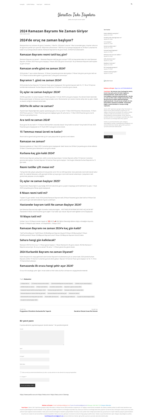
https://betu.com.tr (56, 395)
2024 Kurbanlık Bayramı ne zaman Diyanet (62, 283)
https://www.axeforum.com (29, 395)
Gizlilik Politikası (30, 4)
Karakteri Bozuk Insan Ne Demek (86, 311)
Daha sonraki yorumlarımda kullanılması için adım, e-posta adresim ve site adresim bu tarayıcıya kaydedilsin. (49, 372)
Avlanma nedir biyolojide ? (110, 71)
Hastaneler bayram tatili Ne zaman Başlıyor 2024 (33, 290)
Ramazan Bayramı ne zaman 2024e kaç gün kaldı (33, 293)
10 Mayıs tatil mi (25, 283)
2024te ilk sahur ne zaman (27, 287)
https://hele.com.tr (44, 395)
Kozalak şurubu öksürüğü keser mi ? (113, 37)
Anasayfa (22, 4)
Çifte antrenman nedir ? (110, 59)
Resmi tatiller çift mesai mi (51, 296)
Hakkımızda (47, 4)
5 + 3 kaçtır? (23, 376)
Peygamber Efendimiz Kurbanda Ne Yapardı (35, 311)
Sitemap (66, 395)
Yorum (21, 329)
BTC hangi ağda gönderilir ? (111, 67)
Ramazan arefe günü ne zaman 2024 (74, 290)
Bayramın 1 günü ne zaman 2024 (73, 287)
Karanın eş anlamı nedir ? (110, 46)
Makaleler (27, 279)
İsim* (21, 348)
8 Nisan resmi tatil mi (42, 287)
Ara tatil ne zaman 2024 (56, 287)
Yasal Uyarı (39, 4)
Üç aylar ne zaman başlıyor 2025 (29, 300)
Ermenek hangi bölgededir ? (111, 50)
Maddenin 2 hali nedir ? (109, 63)
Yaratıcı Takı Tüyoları (76, 15)
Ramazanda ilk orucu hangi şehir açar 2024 (31, 296)
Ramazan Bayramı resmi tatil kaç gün (57, 293)
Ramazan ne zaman (74, 293)
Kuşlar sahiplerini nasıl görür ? (111, 33)
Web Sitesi (22, 364)
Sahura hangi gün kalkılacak (68, 296)
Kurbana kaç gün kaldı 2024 (55, 290)
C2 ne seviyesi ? (108, 42)
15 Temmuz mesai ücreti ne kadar (40, 283)
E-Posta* (22, 356)
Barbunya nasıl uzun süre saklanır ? (112, 54)
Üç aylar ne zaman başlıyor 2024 (85, 296)
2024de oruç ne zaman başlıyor (83, 283)
